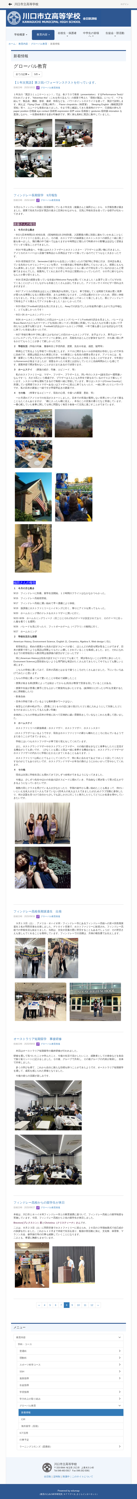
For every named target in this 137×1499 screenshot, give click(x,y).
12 (92, 1305)
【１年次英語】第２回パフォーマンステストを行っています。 (56, 82)
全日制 (47, 1476)
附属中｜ (67, 1476)
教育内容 (23, 43)
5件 (36, 74)
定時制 (56, 1476)
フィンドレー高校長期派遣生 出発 (38, 911)
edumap (75, 1490)
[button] (43, 35)
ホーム (12, 43)
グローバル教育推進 (50, 87)
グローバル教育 (39, 43)
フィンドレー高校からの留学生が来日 (39, 1202)
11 (85, 1305)
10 (78, 1305)
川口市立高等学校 (26, 4)
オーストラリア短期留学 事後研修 (38, 1039)
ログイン (125, 4)
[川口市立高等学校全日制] (53, 18)
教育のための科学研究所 (51, 1494)
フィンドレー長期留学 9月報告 (35, 195)
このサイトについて (82, 1476)
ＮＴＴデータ (69, 1494)
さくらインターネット (87, 1494)
